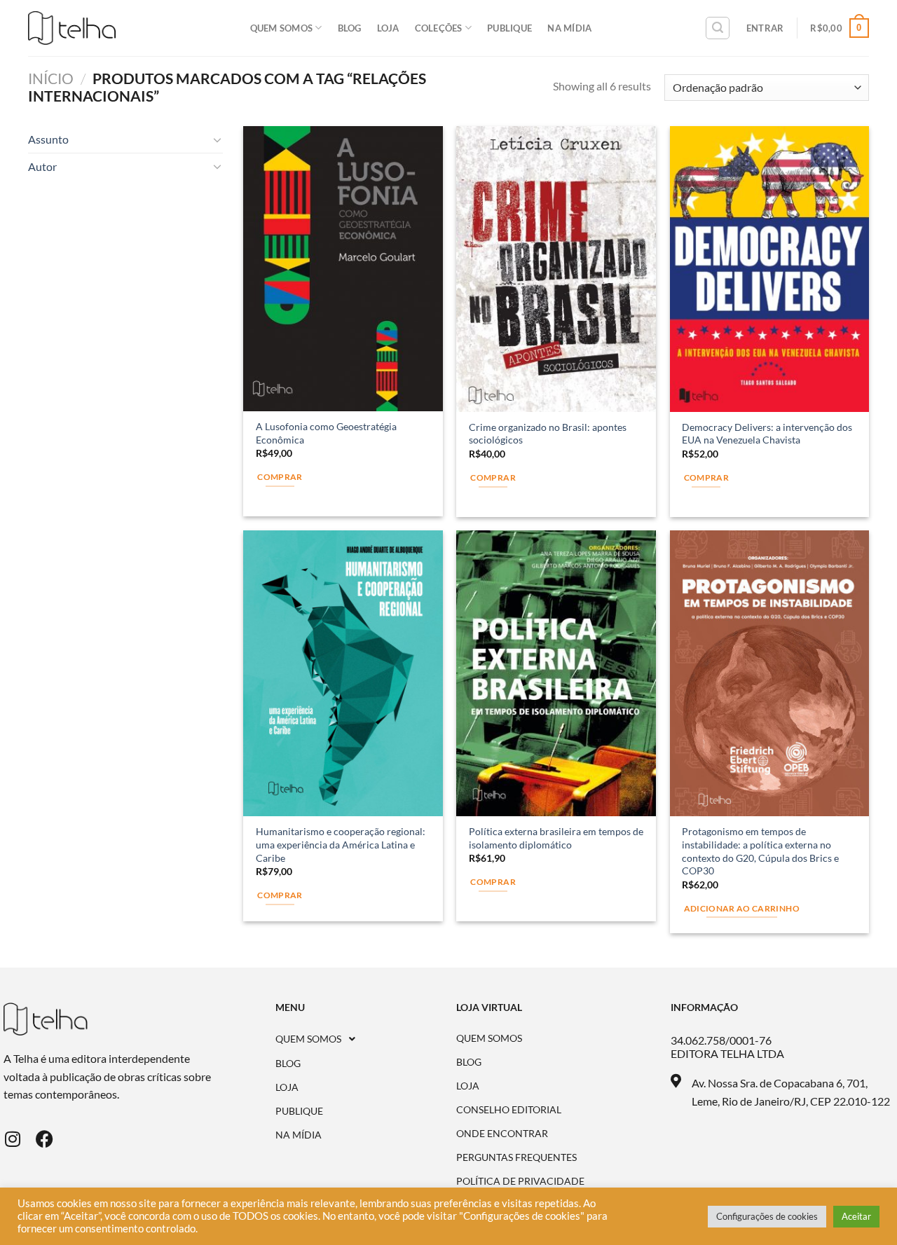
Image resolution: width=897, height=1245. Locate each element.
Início (51, 78)
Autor (42, 166)
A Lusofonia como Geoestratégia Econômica (326, 433)
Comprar (279, 476)
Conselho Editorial (508, 1110)
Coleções (439, 28)
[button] (366, 1039)
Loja (388, 28)
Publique (509, 28)
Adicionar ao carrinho (742, 908)
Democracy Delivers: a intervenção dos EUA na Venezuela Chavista (767, 433)
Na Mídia (569, 28)
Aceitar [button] (856, 1216)
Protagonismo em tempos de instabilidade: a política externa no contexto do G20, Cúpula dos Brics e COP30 (760, 850)
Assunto (48, 139)
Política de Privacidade (520, 1181)
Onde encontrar (502, 1134)
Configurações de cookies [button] (767, 1216)
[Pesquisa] (718, 28)
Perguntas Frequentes (516, 1157)
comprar (279, 895)
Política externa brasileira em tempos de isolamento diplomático (556, 838)
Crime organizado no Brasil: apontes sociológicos (547, 433)
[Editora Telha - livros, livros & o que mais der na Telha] (72, 28)
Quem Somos (281, 28)
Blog (350, 28)
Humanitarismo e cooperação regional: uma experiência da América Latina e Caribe (340, 844)
